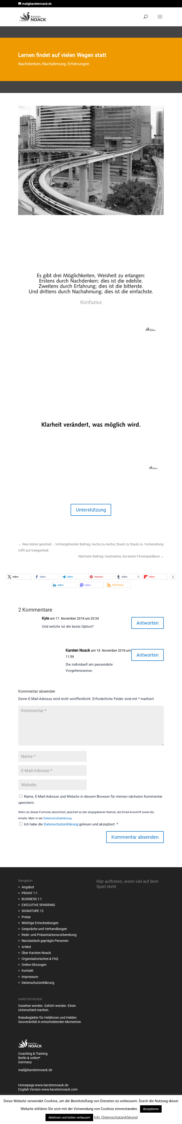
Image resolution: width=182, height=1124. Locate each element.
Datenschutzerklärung (57, 818)
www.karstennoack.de (51, 1085)
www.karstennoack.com (59, 1089)
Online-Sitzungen (34, 965)
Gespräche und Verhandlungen (44, 929)
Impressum (30, 977)
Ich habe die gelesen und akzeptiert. (71, 824)
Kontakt (27, 970)
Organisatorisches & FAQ (40, 959)
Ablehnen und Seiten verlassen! (69, 1117)
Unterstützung (91, 510)
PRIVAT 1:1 (30, 893)
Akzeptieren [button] (151, 1109)
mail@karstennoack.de (35, 1070)
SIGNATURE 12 (33, 911)
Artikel (26, 947)
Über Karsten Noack (36, 953)
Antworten (147, 623)
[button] (18, 577)
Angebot (28, 887)
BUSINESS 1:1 (32, 899)
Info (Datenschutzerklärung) (116, 1117)
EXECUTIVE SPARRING (38, 905)
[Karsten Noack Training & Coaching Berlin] (30, 1049)
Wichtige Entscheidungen (40, 923)
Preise (26, 917)
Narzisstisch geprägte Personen (45, 941)
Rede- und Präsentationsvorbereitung (49, 935)
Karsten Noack (78, 650)
